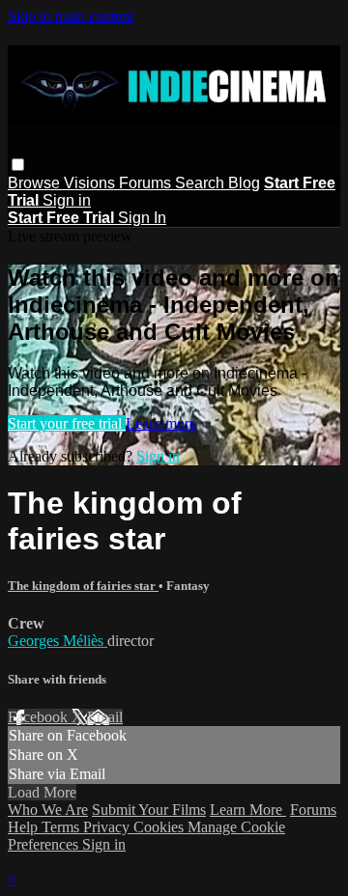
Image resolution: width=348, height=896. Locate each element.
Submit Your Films (149, 809)
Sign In (142, 218)
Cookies (160, 827)
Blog (244, 183)
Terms (62, 827)
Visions (91, 183)
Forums (147, 183)
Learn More (248, 809)
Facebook (40, 717)
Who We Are (48, 809)
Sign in (67, 200)
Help (25, 827)
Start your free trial (67, 423)
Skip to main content (70, 16)
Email (105, 717)
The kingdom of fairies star (83, 585)
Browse (36, 183)
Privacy (108, 827)
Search (201, 183)
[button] (18, 164)
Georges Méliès (57, 640)
